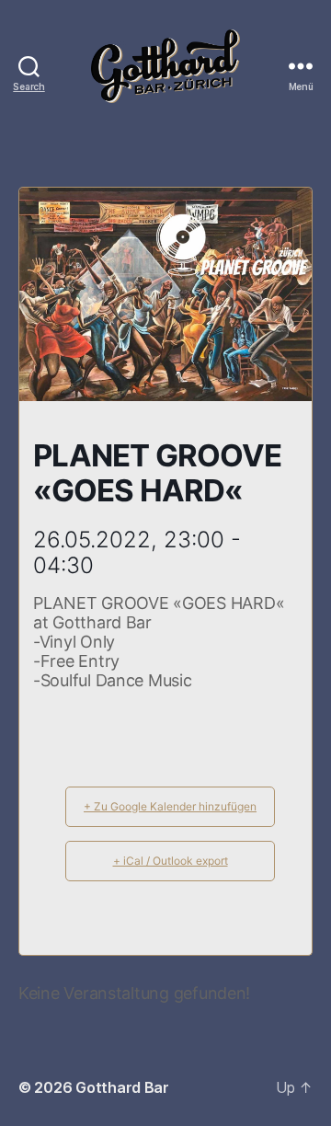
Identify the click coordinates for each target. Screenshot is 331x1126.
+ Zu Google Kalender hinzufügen (170, 806)
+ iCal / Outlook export (170, 860)
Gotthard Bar (122, 1087)
